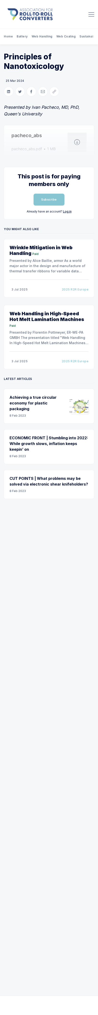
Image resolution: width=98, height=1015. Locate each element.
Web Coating (66, 36)
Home (8, 36)
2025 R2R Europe (75, 289)
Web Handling (42, 36)
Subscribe (49, 199)
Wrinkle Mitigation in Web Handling (41, 250)
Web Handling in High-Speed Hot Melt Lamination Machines (47, 316)
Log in (67, 211)
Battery (22, 36)
